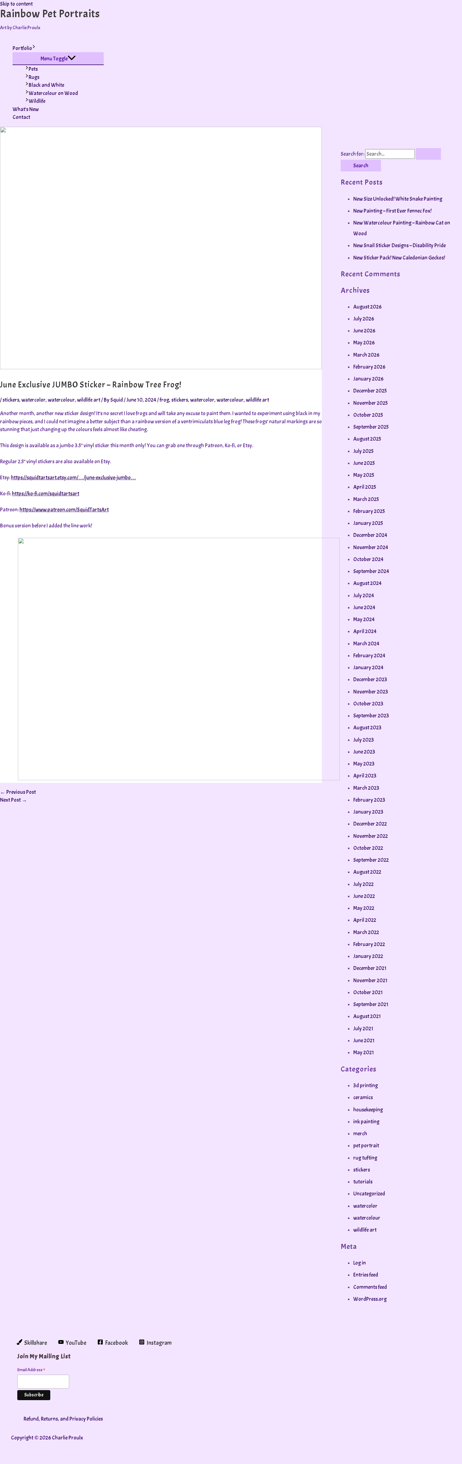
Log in (359, 1263)
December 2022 (370, 824)
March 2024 (366, 643)
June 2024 (364, 607)
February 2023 (369, 800)
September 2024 (371, 571)
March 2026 (366, 355)
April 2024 (365, 631)
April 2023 (365, 775)
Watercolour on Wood (53, 93)
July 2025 (363, 451)
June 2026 (364, 330)
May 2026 (364, 342)
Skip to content (16, 4)
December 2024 (370, 535)
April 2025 (364, 487)
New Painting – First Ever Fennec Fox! (392, 211)
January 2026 (368, 379)
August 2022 (367, 872)
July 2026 (363, 318)
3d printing (365, 1085)
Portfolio (22, 48)
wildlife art (88, 400)
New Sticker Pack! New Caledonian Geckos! (399, 257)
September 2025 (370, 427)
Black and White (46, 85)
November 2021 (370, 980)
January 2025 (368, 523)
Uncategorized (369, 1193)
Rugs (34, 77)
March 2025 (366, 499)
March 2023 (366, 788)
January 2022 (368, 956)
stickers (11, 400)
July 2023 (363, 740)
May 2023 (364, 763)
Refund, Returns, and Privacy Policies (63, 1419)
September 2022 (371, 860)
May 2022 (363, 908)
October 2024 (368, 559)
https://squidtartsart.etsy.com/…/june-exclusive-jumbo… (73, 477)
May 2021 (363, 1052)
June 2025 (364, 463)
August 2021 (367, 1016)
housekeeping (368, 1109)
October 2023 (368, 703)
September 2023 (371, 715)
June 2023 (364, 752)
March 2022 (366, 932)
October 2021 (368, 992)
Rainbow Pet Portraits (50, 14)
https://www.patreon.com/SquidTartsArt (64, 509)
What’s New (26, 109)
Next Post (13, 800)
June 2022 (364, 896)
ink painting (366, 1121)
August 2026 (367, 306)
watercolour (61, 400)
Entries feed (365, 1275)
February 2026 (369, 367)
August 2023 (367, 727)
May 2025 (363, 475)
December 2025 (370, 390)
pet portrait (366, 1145)
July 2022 (363, 884)
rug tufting (365, 1158)
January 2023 (368, 812)
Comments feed (370, 1287)
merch (360, 1133)
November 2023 (370, 691)
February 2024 (369, 655)
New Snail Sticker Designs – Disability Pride (399, 245)
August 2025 (367, 439)
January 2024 (368, 667)
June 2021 (364, 1040)
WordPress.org (370, 1299)
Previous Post (18, 792)
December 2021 (370, 968)
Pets (33, 69)
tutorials (362, 1181)
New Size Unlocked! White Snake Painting (397, 199)
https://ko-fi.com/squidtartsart (45, 493)
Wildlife (37, 101)
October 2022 (368, 848)
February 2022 (369, 944)
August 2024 (367, 583)
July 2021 (363, 1028)
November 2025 (370, 403)
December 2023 (370, 679)
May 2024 (364, 619)
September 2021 (370, 1004)
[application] (34, 48)
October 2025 (368, 415)
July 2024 (363, 595)
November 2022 (370, 836)
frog (164, 400)
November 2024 (370, 547)
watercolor (33, 400)
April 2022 (364, 920)
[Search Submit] (428, 154)
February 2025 (369, 511)
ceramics (363, 1097)
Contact (21, 117)
